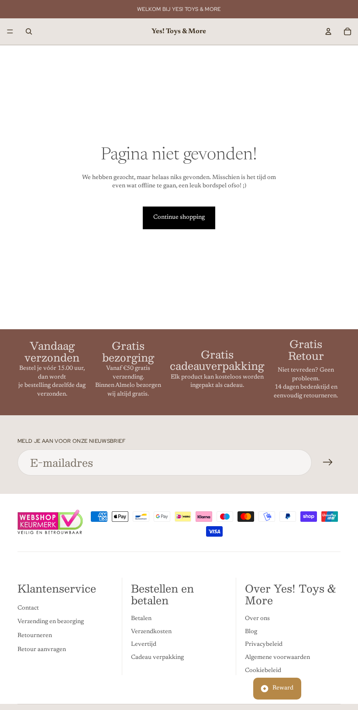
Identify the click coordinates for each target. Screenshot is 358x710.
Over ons (257, 619)
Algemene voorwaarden (277, 658)
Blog (251, 632)
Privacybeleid (263, 644)
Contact (28, 608)
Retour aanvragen (41, 650)
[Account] (328, 31)
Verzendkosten (151, 632)
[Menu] (10, 31)
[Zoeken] (28, 31)
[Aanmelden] (328, 462)
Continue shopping (179, 217)
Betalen (141, 619)
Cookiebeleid (263, 671)
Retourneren (34, 636)
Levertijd (143, 644)
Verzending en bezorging (50, 622)
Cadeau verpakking (157, 658)
